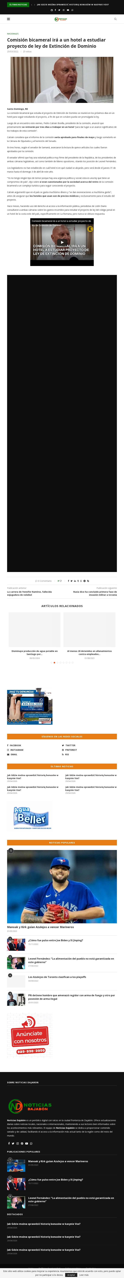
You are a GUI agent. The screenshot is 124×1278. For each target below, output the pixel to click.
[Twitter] (59, 10)
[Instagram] (63, 10)
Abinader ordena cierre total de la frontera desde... (34, 653)
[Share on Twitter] (72, 580)
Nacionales (13, 34)
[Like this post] (63, 580)
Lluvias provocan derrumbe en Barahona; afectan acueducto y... (89, 653)
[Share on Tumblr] (78, 580)
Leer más (84, 1275)
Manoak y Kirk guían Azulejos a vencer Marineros (40, 927)
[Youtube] (68, 10)
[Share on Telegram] (84, 580)
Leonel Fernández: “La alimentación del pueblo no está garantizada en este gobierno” (71, 960)
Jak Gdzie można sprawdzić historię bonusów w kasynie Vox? (73, 4)
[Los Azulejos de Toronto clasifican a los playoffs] (16, 981)
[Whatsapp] (72, 10)
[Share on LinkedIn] (75, 580)
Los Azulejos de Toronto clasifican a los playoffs (57, 977)
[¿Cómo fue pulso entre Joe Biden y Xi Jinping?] (16, 945)
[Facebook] (55, 10)
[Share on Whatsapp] (81, 580)
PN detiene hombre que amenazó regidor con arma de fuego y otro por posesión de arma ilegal (71, 997)
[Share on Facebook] (68, 580)
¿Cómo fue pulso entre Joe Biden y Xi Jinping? (55, 940)
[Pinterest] (22, 1143)
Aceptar (71, 1274)
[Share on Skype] (88, 580)
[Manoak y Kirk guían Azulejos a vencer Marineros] (62, 886)
